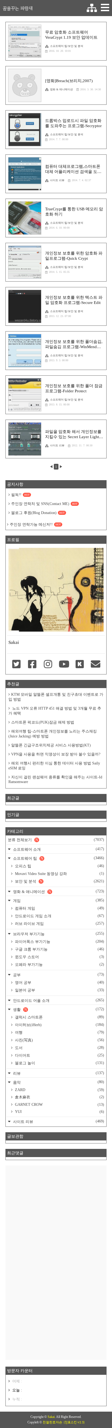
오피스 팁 (59, 866)
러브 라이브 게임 (59, 923)
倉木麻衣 (59, 1097)
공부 (58, 974)
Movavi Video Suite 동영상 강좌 (59, 873)
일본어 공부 (59, 990)
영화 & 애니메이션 (61, 89)
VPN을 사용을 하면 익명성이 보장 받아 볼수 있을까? (55, 754)
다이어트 (59, 1055)
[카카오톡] (80, 664)
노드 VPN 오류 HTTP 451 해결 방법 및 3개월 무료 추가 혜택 (54, 710)
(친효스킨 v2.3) (74, 1422)
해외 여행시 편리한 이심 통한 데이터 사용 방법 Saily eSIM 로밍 (54, 765)
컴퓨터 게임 (59, 908)
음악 (58, 1082)
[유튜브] (64, 664)
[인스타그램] (48, 664)
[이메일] (96, 664)
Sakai (51, 1417)
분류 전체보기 (56, 840)
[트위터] (16, 664)
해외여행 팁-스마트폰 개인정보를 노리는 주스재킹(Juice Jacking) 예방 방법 (52, 733)
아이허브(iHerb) (59, 1025)
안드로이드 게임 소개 (59, 916)
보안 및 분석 (59, 881)
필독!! (20, 495)
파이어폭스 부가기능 (59, 941)
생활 (58, 1009)
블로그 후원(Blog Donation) (38, 513)
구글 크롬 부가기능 (59, 949)
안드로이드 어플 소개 (58, 1000)
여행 (59, 1032)
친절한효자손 (52, 1422)
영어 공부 (59, 982)
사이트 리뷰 (57, 180)
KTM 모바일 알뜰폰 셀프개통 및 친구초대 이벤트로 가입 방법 (55, 696)
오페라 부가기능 (59, 964)
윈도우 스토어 (59, 957)
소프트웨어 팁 (58, 858)
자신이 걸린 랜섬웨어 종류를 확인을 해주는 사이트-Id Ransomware (55, 779)
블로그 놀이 (59, 1063)
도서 (59, 1047)
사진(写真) (59, 1040)
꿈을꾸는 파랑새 (18, 8)
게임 (58, 900)
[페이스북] (32, 664)
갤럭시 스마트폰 (59, 1017)
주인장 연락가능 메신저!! (35, 524)
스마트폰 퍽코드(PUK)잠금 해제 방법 (42, 722)
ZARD (59, 1090)
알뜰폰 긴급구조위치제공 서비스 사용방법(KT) (51, 745)
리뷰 (58, 1073)
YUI (59, 1112)
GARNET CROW (59, 1105)
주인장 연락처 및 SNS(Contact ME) (44, 504)
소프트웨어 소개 (58, 849)
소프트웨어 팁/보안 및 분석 (66, 45)
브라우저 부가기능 (58, 933)
